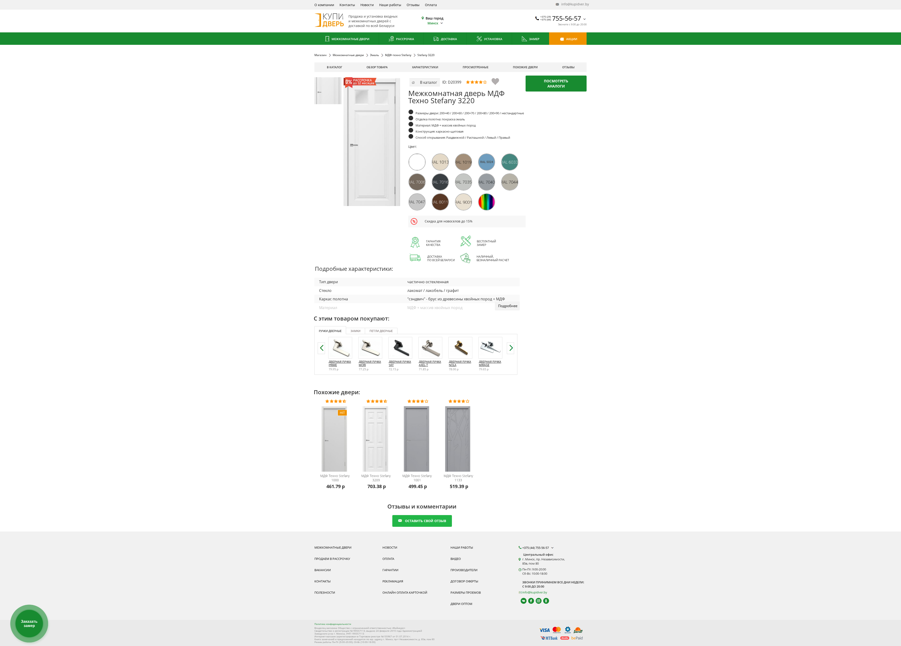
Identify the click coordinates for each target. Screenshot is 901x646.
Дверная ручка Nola (460, 363)
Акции (571, 39)
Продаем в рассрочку (332, 559)
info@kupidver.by (573, 4)
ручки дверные (330, 331)
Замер (533, 39)
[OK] (544, 601)
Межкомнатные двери (350, 39)
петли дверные (381, 331)
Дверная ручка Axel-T (430, 363)
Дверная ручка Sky (400, 363)
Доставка (448, 39)
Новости (367, 5)
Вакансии (322, 570)
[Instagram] (536, 601)
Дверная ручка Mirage (490, 363)
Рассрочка (404, 39)
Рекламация (392, 581)
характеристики (425, 67)
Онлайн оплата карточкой (404, 592)
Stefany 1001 (417, 478)
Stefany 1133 (458, 478)
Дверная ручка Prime (340, 363)
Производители (463, 570)
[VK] (521, 601)
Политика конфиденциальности (332, 624)
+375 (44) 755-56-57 (536, 548)
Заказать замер (29, 623)
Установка (492, 39)
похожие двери (525, 67)
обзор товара (377, 67)
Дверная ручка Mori (370, 363)
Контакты (347, 5)
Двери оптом (461, 604)
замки (355, 331)
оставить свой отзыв (425, 521)
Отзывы (413, 5)
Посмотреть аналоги (556, 83)
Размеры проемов (465, 592)
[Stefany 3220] (327, 90)
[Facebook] (529, 601)
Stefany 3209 (376, 478)
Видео (455, 559)
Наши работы (390, 5)
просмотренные (476, 67)
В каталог (334, 67)
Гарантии (390, 570)
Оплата (431, 5)
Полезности (324, 592)
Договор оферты (464, 581)
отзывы (568, 67)
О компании (324, 5)
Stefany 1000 (335, 478)
